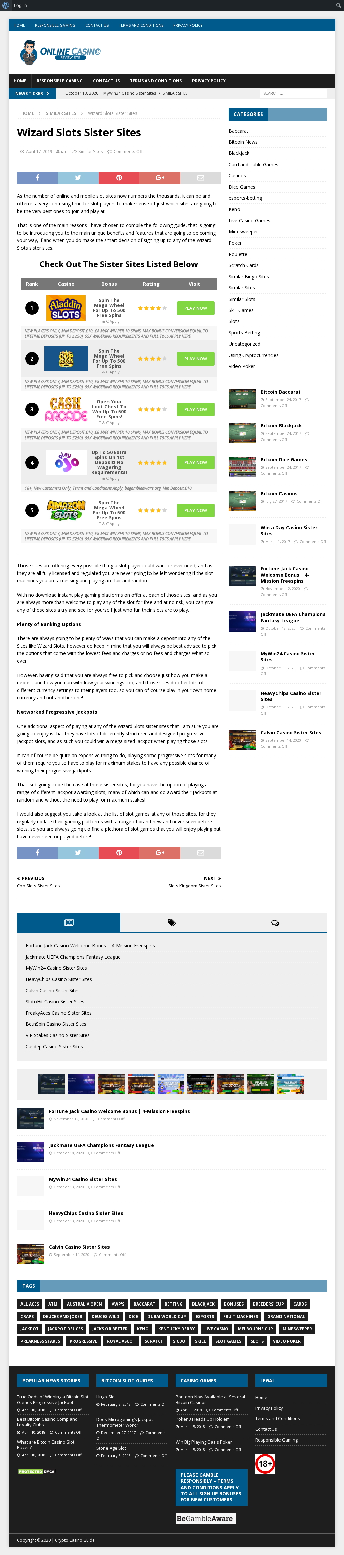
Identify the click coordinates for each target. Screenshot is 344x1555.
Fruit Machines (240, 1316)
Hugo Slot (106, 1396)
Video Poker (242, 366)
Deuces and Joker (62, 1316)
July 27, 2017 (276, 501)
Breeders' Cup (268, 1304)
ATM (52, 1304)
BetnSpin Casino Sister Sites (56, 1024)
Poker (235, 243)
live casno (216, 1329)
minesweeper (297, 1329)
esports (205, 1316)
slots (257, 1341)
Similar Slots (242, 299)
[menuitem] (6, 5)
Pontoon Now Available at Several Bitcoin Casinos (210, 1399)
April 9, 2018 (191, 1409)
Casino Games (198, 1380)
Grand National (286, 1316)
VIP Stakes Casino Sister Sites (58, 1035)
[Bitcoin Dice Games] (242, 467)
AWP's (118, 1304)
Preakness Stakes (40, 1341)
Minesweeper (243, 231)
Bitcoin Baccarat (281, 391)
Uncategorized (244, 343)
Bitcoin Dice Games (284, 459)
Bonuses (234, 1304)
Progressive (83, 1341)
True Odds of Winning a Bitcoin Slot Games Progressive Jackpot (52, 1399)
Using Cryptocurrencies (254, 355)
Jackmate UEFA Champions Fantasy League (293, 617)
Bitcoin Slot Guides (127, 1380)
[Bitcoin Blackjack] (242, 433)
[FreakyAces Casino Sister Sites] (171, 1084)
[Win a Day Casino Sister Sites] (242, 534)
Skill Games (241, 310)
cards (300, 1304)
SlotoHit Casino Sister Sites (55, 1001)
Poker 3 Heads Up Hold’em (203, 1419)
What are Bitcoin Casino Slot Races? (45, 1445)
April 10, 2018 (33, 1409)
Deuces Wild (105, 1316)
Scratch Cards (244, 265)
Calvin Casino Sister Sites (291, 732)
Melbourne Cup (255, 1329)
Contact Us (97, 25)
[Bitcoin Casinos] (242, 501)
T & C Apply (109, 321)
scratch (154, 1341)
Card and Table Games (253, 164)
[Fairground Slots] (66, 409)
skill (200, 1341)
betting (174, 1304)
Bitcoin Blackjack (281, 425)
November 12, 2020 (282, 588)
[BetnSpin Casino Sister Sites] (200, 1084)
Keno (234, 209)
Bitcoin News (243, 142)
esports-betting (245, 198)
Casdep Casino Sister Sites (54, 1046)
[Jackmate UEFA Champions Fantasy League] (242, 621)
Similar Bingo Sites (249, 276)
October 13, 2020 (280, 667)
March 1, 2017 (277, 541)
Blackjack (239, 153)
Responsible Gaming (55, 25)
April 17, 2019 (39, 151)
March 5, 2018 (192, 1426)
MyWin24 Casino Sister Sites (288, 656)
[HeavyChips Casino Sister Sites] (242, 700)
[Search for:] (293, 93)
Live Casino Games (249, 220)
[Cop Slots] (66, 358)
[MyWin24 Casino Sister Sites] (242, 661)
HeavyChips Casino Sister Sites (291, 696)
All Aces (29, 1304)
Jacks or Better (110, 1329)
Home (19, 25)
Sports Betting (244, 332)
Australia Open (84, 1304)
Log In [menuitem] (20, 5)
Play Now (195, 308)
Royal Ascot (121, 1341)
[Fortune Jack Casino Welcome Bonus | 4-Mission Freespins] (242, 576)
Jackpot (29, 1329)
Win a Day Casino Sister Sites (289, 530)
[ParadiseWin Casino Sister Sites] (290, 1084)
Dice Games (242, 187)
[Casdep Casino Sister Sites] (260, 1084)
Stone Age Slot (111, 1448)
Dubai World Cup (166, 1316)
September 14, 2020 (283, 740)
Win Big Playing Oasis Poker (204, 1442)
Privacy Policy (188, 25)
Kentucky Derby (176, 1329)
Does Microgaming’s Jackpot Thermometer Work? (124, 1422)
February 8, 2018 (116, 1404)
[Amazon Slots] (66, 510)
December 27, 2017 (118, 1432)
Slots (234, 321)
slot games (228, 1341)
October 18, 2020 (280, 628)
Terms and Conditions (141, 25)
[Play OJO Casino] (66, 462)
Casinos (237, 175)
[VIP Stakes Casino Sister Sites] (230, 1084)
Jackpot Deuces (65, 1329)
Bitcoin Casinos (279, 493)
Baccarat (238, 131)
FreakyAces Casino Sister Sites (59, 1013)
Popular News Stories (51, 1380)
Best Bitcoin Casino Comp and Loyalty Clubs (47, 1422)
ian (64, 151)
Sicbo (179, 1341)
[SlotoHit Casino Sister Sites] (141, 1084)
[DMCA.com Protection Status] (37, 1472)
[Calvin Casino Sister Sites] (242, 740)
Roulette (238, 254)
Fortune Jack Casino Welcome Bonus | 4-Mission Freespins (285, 574)
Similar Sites (90, 151)
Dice (133, 1316)
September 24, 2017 (283, 399)
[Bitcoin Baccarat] (242, 399)
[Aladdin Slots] (66, 308)
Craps (27, 1316)
